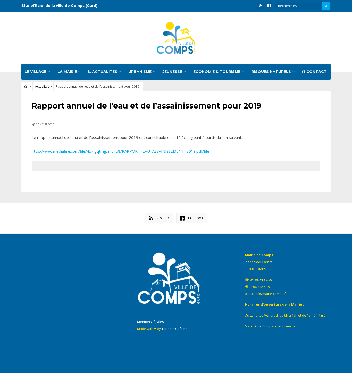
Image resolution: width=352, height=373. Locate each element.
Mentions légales (150, 321)
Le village (35, 71)
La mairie (67, 71)
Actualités (104, 71)
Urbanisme (140, 71)
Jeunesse (172, 71)
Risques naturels (271, 71)
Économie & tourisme (216, 71)
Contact (316, 71)
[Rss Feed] (260, 6)
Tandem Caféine (175, 328)
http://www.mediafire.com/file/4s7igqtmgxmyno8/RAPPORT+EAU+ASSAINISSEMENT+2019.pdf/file (120, 151)
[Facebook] (269, 6)
